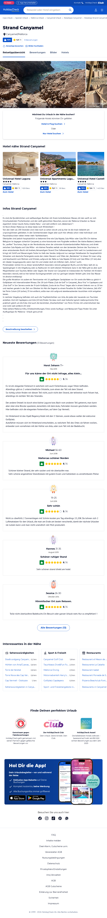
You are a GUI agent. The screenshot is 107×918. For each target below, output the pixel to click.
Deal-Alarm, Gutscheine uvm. (53, 846)
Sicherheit (54, 898)
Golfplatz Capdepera (54, 680)
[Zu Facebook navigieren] (40, 818)
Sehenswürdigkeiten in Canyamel (21, 687)
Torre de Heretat (13, 670)
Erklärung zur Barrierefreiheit (53, 892)
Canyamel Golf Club (53, 659)
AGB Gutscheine (54, 886)
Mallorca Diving (51, 670)
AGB (53, 880)
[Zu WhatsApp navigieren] (67, 818)
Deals (7, 3)
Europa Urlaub (6, 18)
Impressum (53, 903)
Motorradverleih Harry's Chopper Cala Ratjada (56, 675)
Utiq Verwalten (53, 875)
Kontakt (77, 3)
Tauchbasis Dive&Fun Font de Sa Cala (56, 664)
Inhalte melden (53, 840)
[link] (96, 10)
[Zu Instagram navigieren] (46, 818)
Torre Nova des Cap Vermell (17, 675)
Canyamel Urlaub (54, 18)
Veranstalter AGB (53, 852)
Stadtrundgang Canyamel (17, 659)
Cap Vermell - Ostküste (16, 680)
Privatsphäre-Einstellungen (53, 869)
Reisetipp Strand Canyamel (95, 18)
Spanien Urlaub (21, 18)
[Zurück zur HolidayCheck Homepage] (11, 10)
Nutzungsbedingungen (53, 858)
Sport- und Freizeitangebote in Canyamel (59, 687)
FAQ (53, 835)
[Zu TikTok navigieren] (53, 818)
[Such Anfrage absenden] (70, 10)
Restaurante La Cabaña (93, 664)
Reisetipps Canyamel (73, 18)
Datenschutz (53, 863)
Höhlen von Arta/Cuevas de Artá (17, 664)
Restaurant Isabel (90, 670)
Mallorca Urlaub (37, 18)
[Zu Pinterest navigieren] (60, 818)
